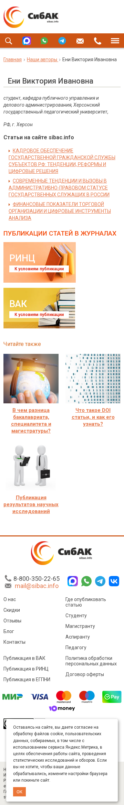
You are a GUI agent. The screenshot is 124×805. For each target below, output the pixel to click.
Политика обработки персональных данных (91, 660)
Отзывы (12, 620)
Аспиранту (77, 637)
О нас (9, 599)
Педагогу (75, 647)
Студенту (76, 615)
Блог (8, 631)
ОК (19, 791)
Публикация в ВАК (24, 658)
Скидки (11, 610)
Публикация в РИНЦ (26, 669)
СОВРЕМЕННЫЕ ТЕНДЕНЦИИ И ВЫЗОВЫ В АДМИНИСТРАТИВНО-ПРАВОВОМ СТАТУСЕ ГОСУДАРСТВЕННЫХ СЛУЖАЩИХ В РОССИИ (59, 187)
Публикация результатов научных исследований (31, 504)
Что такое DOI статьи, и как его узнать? (93, 417)
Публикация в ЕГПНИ (26, 679)
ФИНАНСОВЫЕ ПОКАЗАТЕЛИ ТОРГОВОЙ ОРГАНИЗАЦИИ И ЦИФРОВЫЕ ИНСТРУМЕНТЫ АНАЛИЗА (60, 211)
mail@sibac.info (37, 585)
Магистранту (80, 626)
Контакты (14, 642)
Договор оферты (84, 674)
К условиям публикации (39, 268)
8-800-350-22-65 (36, 578)
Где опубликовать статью (85, 602)
